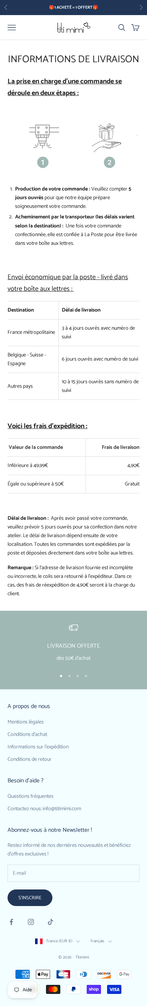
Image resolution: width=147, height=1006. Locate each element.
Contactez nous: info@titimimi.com (44, 809)
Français (97, 941)
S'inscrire (29, 898)
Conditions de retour (30, 759)
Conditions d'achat (27, 734)
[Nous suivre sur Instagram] (31, 922)
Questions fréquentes (31, 796)
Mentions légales (26, 722)
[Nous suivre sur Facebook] (11, 922)
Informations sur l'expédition (38, 747)
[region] (73, 643)
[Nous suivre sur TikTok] (50, 922)
